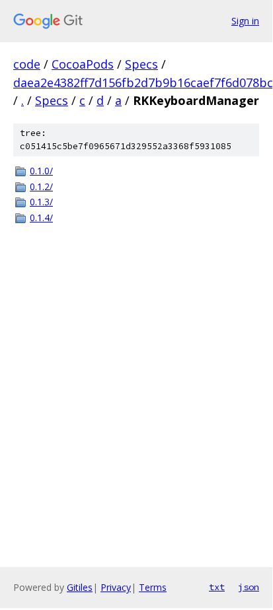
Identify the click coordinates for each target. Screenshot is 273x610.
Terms (153, 587)
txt (217, 587)
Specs (141, 64)
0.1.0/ (41, 170)
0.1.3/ (41, 201)
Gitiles (80, 587)
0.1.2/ (41, 186)
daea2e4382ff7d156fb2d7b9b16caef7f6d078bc (143, 82)
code (26, 64)
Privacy (115, 587)
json (248, 587)
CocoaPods (83, 64)
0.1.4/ (41, 217)
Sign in (245, 21)
